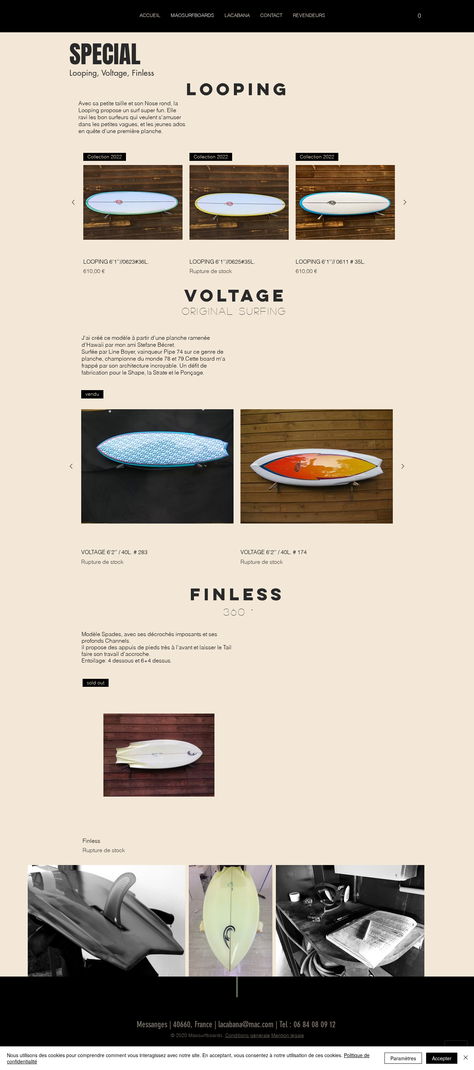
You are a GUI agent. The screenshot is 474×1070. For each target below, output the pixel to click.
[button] (419, 13)
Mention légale (287, 1035)
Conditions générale (247, 1035)
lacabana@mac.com (245, 1024)
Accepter (441, 1058)
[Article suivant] (405, 202)
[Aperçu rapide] (316, 466)
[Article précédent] (73, 202)
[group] (239, 214)
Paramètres (403, 1058)
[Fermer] (466, 1058)
